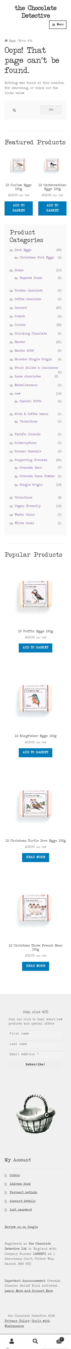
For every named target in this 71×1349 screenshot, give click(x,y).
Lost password (21, 1210)
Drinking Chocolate (31, 333)
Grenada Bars (31, 468)
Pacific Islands (27, 434)
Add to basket (18, 208)
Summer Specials (28, 451)
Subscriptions (25, 443)
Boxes (19, 270)
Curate (20, 325)
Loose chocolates (28, 376)
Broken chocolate (29, 290)
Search (35, 1341)
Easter (20, 342)
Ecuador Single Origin (33, 359)
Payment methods (23, 1192)
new (18, 393)
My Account (12, 1341)
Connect (21, 308)
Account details (23, 1201)
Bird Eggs (23, 250)
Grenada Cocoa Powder (37, 476)
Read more (35, 857)
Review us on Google (21, 1227)
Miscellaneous (26, 385)
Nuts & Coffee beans (31, 414)
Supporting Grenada (31, 460)
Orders (15, 1175)
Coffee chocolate (28, 299)
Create (20, 316)
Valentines (28, 421)
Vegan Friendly (28, 506)
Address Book (20, 1184)
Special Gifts (30, 401)
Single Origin (31, 485)
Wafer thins (25, 515)
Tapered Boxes (31, 278)
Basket (54, 1338)
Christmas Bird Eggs (37, 257)
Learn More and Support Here (29, 1291)
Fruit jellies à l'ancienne (36, 368)
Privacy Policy (17, 1321)
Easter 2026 (24, 351)
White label (24, 523)
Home (12, 41)
